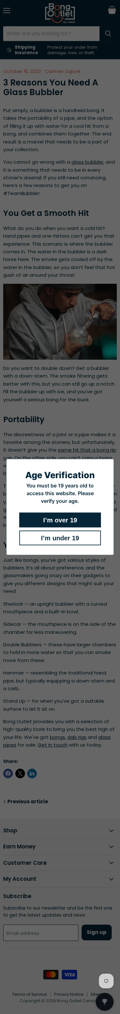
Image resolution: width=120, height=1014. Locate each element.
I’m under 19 (60, 538)
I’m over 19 (60, 520)
